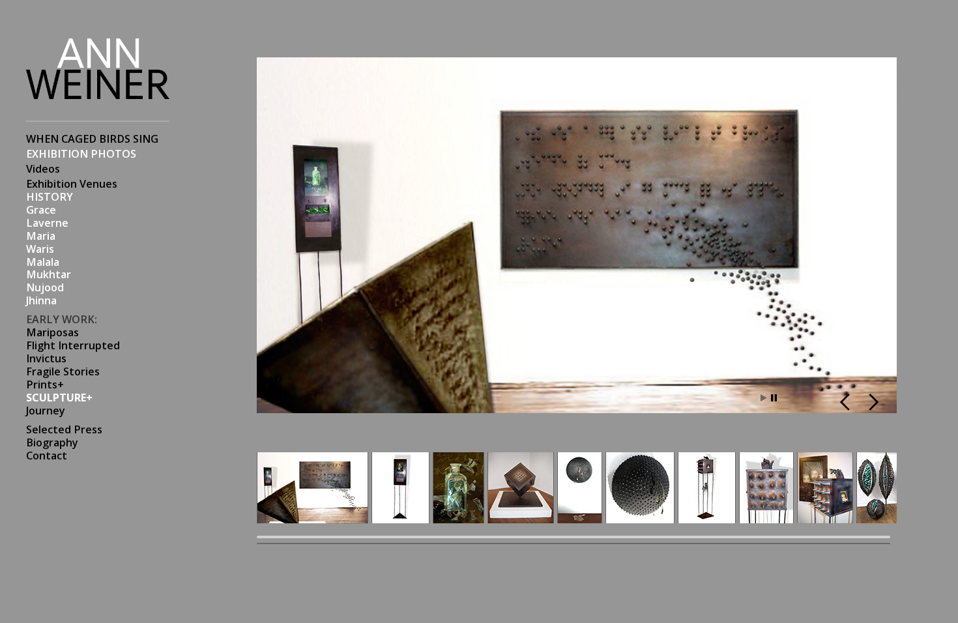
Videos (43, 169)
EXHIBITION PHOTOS (81, 154)
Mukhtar (48, 274)
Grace (41, 210)
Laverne (47, 223)
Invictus (46, 359)
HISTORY (49, 197)
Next (872, 402)
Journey (45, 411)
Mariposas (52, 332)
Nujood (45, 287)
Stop (774, 397)
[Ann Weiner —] (97, 92)
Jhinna (41, 301)
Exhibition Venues (71, 184)
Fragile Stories (63, 372)
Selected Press (64, 430)
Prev (847, 402)
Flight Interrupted (73, 345)
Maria (40, 236)
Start (764, 397)
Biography (52, 443)
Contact (46, 456)
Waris (40, 249)
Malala (42, 262)
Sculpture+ (59, 398)
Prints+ (45, 385)
